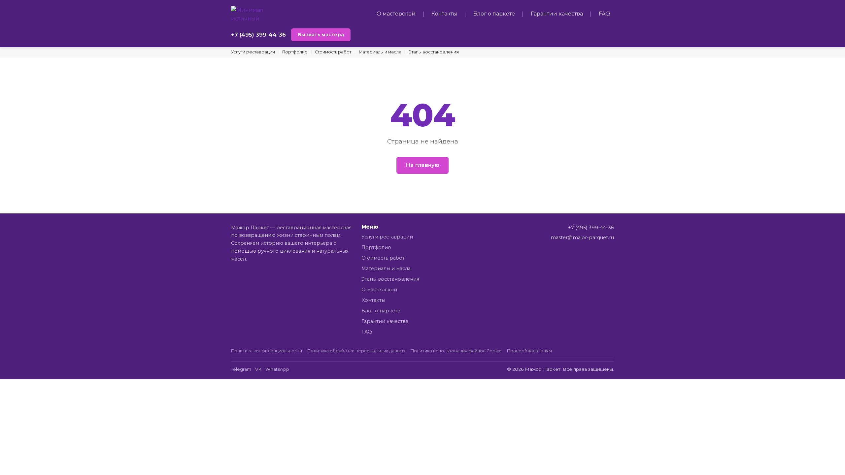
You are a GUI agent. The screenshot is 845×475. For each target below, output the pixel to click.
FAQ (604, 14)
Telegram (241, 369)
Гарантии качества (557, 14)
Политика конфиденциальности (266, 350)
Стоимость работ (333, 51)
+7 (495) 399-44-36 (258, 34)
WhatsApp (277, 369)
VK (258, 369)
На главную (422, 165)
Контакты (444, 14)
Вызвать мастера (321, 35)
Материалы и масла (380, 51)
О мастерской (396, 14)
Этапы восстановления (434, 51)
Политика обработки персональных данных (356, 350)
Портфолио (295, 51)
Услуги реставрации (253, 51)
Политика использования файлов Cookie (456, 350)
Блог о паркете (494, 14)
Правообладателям (529, 350)
